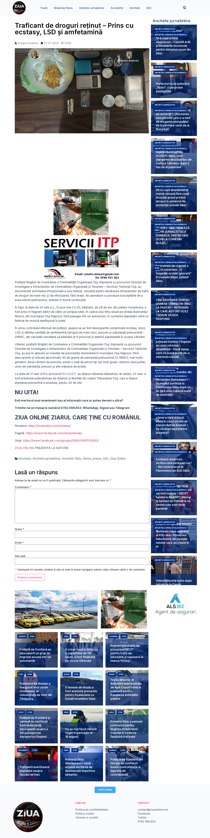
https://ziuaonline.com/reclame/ (49, 425)
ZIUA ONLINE (24, 448)
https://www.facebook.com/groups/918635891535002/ (61, 440)
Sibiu (157, 230)
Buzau (67, 674)
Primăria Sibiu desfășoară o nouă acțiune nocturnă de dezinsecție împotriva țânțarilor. (80, 767)
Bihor (112, 674)
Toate (43, 8)
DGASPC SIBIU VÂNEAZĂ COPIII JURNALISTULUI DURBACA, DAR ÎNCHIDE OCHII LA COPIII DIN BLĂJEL (172, 235)
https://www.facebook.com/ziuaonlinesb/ (54, 433)
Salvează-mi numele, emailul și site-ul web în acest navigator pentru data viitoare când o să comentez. (82, 569)
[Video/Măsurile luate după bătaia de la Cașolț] (174, 573)
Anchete (135, 8)
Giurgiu (22, 636)
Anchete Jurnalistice (91, 8)
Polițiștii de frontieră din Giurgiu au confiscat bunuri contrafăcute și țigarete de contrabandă (126, 767)
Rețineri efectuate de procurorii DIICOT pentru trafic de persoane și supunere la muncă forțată (126, 653)
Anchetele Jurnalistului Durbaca (171, 35)
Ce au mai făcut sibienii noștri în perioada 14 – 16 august (81, 732)
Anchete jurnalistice (46, 458)
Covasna (113, 636)
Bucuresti (23, 750)
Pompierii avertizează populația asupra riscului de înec (34, 770)
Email (19, 542)
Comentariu (23, 487)
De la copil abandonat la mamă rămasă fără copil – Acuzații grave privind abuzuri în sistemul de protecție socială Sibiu (173, 197)
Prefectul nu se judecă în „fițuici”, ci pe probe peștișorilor (172, 87)
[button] (184, 7)
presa (97, 458)
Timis (29, 674)
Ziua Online (118, 458)
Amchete (24, 458)
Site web (20, 556)
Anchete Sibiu (71, 458)
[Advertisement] (82, 163)
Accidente (117, 8)
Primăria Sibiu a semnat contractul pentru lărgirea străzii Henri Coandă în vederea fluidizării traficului (126, 729)
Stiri (149, 8)
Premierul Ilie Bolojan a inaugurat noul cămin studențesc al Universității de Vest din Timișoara (36, 691)
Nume (19, 529)
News (87, 458)
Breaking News (63, 8)
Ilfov (21, 712)
